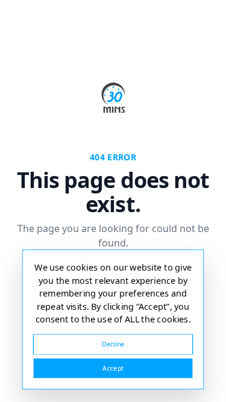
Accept (112, 367)
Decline (113, 343)
